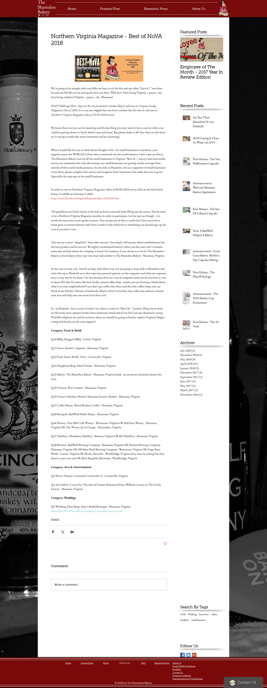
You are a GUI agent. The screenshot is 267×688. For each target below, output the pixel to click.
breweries (204, 614)
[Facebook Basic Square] (182, 655)
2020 (183, 614)
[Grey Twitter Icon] (39, 15)
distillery (184, 620)
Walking (192, 614)
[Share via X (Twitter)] (62, 532)
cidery (214, 614)
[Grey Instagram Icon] (47, 15)
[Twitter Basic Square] (188, 655)
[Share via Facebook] (53, 532)
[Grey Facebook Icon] (43, 15)
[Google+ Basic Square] (194, 655)
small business (198, 620)
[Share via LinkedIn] (72, 532)
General (55, 519)
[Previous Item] (186, 50)
